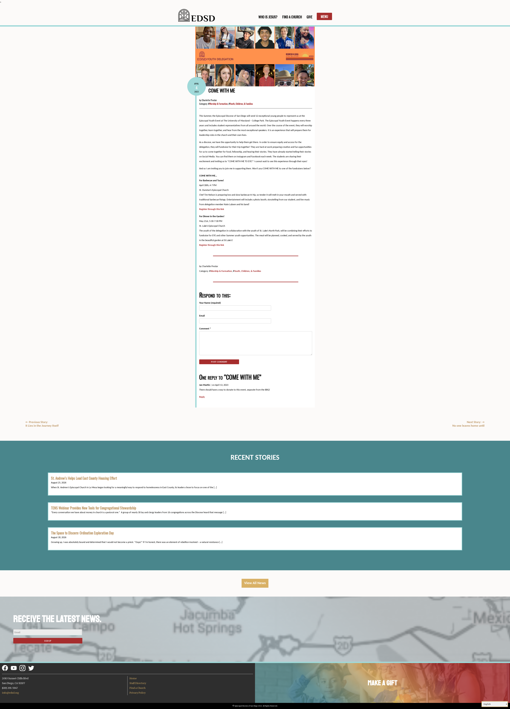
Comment (205, 329)
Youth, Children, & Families (241, 103)
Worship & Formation (218, 103)
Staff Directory (137, 683)
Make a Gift (382, 682)
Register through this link (211, 209)
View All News (255, 583)
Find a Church (137, 687)
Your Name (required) (210, 303)
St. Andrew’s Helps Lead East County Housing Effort (84, 478)
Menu (324, 16)
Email (202, 316)
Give (309, 16)
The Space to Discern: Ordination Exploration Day (82, 532)
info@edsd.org (10, 692)
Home (133, 678)
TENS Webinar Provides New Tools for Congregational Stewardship (93, 507)
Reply (202, 397)
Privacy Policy (137, 692)
